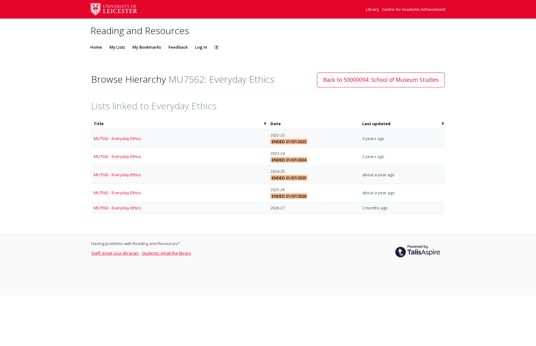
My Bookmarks (146, 47)
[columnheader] (179, 123)
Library (373, 9)
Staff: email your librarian (115, 253)
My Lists (117, 47)
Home (96, 47)
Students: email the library (166, 253)
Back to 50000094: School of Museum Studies (381, 79)
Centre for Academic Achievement (413, 9)
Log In (201, 47)
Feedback (178, 47)
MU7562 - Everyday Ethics (117, 138)
